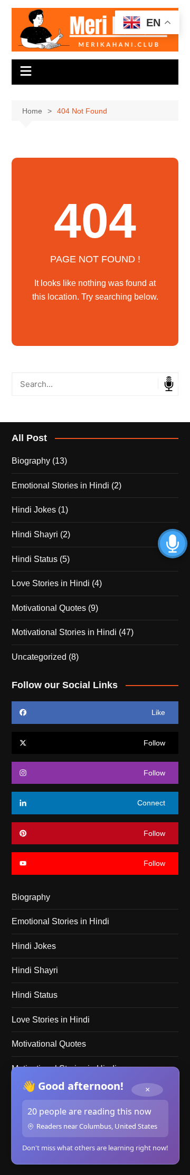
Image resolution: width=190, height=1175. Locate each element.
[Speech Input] (95, 384)
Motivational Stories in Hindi (64, 632)
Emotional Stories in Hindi (60, 485)
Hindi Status (35, 559)
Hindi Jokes (34, 509)
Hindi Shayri (35, 534)
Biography (31, 460)
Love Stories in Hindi (51, 583)
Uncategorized (39, 656)
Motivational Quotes (49, 608)
